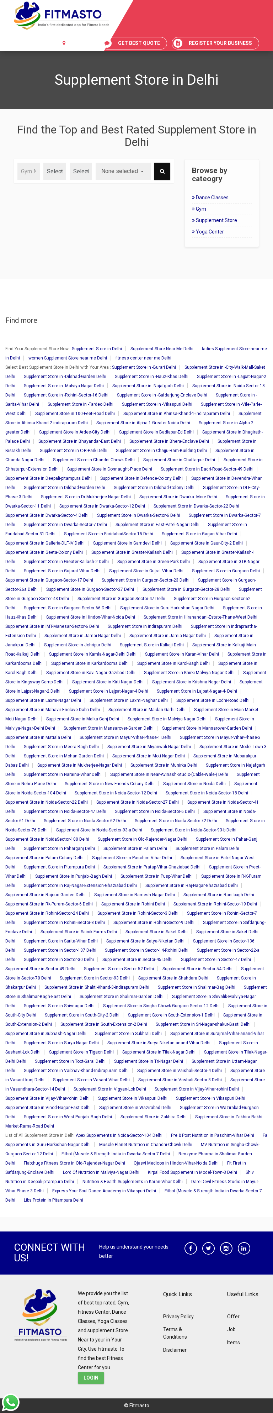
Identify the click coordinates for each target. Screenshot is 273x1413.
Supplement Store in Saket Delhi (156, 931)
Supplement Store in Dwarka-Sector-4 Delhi (47, 515)
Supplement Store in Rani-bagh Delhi (218, 894)
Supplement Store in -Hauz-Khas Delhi (151, 376)
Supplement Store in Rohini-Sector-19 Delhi (215, 904)
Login (91, 1378)
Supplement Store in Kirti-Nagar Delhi (108, 681)
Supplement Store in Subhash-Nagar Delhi (45, 1033)
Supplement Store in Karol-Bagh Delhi (173, 663)
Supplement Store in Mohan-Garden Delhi (64, 755)
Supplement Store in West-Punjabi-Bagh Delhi (68, 1116)
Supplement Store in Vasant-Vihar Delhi (91, 1079)
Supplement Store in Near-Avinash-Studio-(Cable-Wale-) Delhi (169, 774)
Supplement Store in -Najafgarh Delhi (148, 385)
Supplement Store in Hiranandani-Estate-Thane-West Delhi (200, 617)
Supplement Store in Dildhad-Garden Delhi (64, 487)
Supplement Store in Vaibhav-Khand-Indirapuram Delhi (76, 1070)
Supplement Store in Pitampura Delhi (59, 867)
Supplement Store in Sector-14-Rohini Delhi (146, 950)
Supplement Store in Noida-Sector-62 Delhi (85, 820)
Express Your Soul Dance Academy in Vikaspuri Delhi (104, 1190)
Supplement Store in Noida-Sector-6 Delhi (155, 811)
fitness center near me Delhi (143, 358)
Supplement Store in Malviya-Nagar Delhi (167, 718)
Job (231, 1329)
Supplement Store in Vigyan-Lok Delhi (110, 1089)
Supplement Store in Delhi (97, 348)
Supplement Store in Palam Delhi (135, 848)
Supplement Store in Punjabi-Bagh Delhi (73, 876)
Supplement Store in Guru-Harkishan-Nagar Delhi (167, 607)
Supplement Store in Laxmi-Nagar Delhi (43, 700)
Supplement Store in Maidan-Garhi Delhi (147, 709)
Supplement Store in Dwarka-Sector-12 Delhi (102, 506)
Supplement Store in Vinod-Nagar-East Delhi (48, 1107)
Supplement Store (216, 220)
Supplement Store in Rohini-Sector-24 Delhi (47, 913)
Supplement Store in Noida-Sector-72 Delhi (176, 820)
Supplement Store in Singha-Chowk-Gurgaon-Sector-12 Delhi (161, 1005)
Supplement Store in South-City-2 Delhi (82, 1015)
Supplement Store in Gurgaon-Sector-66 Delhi (68, 607)
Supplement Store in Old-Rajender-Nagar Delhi (142, 839)
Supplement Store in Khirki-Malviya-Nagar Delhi (189, 672)
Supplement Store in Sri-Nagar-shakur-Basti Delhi (203, 1024)
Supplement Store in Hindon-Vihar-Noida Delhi (90, 617)
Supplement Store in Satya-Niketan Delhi (145, 941)
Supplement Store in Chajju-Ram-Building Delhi (161, 450)
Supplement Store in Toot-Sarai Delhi (70, 1061)
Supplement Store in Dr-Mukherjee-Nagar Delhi (86, 496)
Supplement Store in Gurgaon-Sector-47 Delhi (121, 598)
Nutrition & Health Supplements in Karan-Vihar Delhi (132, 1181)
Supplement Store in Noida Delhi (194, 783)
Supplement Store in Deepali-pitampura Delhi (48, 478)
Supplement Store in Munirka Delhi (163, 765)
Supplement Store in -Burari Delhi (144, 367)
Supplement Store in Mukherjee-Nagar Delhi (79, 765)
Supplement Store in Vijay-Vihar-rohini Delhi (197, 1089)
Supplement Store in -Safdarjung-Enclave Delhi (162, 395)
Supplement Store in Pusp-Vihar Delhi (157, 876)
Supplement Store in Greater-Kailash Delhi (132, 552)
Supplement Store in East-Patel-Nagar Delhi (157, 524)
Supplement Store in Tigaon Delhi (81, 1052)
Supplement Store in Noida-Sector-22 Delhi (46, 802)
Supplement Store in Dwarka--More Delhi (178, 496)
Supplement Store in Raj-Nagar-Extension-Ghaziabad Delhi (80, 885)
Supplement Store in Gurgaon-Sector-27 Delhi (90, 589)
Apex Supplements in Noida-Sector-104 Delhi (119, 1135)
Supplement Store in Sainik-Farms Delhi (79, 931)
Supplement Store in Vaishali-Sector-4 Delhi (179, 1070)
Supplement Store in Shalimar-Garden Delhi (122, 996)
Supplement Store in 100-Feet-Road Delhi (75, 413)
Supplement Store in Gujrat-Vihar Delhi (146, 570)
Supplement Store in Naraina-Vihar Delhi (63, 774)
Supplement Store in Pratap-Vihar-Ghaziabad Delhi (151, 867)
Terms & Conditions (175, 1333)
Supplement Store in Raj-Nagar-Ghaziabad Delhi (191, 885)
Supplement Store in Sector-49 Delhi (40, 968)
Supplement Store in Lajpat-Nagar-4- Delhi (197, 691)
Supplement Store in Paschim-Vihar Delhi (132, 857)
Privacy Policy (178, 1316)
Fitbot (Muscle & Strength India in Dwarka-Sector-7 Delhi (115, 1153)
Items (233, 1342)
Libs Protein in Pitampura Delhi (53, 1200)
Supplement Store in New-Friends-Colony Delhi (110, 783)
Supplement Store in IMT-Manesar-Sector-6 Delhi (52, 626)
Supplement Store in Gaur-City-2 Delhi (206, 543)
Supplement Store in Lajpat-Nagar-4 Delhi (108, 691)
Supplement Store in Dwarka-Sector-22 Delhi (196, 506)
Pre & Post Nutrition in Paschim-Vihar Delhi (212, 1135)
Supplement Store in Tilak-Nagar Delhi (159, 1052)
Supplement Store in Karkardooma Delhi (90, 663)
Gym (200, 209)
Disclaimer (175, 1350)
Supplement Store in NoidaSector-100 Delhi (47, 839)
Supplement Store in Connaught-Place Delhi (109, 469)
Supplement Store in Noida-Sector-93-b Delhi (193, 830)
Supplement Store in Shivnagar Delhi (59, 1005)
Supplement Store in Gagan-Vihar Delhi (199, 533)
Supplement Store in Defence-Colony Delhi (141, 478)
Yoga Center (209, 232)
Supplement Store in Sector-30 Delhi (59, 959)
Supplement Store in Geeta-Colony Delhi (44, 552)
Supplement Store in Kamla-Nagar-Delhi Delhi (92, 654)
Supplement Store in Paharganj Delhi (59, 848)
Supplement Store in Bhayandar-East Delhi (79, 441)
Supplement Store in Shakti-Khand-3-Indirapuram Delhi (96, 987)
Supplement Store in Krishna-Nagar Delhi (191, 681)
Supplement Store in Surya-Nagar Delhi (61, 1042)
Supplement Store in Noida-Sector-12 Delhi (116, 792)
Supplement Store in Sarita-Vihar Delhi (61, 941)
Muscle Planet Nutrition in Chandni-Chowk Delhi (145, 1144)
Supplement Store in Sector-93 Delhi (95, 978)
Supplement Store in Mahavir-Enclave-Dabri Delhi (52, 709)
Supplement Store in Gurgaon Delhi (226, 570)
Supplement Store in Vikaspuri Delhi (132, 1098)
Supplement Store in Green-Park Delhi (153, 561)
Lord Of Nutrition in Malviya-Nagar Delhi (101, 1172)
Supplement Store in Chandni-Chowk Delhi (94, 459)
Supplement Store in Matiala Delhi (38, 737)
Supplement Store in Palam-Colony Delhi (44, 857)
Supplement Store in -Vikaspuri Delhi (157, 404)
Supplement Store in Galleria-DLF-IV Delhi (45, 543)
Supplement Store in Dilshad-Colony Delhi (154, 487)
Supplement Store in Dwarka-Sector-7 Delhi (65, 524)
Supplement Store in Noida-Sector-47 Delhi (65, 811)
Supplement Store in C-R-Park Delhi (73, 450)
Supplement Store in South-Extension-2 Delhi (103, 1024)
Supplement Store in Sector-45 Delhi (137, 959)
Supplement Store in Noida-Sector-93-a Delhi (99, 830)
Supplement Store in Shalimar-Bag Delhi (196, 987)
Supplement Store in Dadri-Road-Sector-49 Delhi (207, 469)
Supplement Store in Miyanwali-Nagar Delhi (149, 746)
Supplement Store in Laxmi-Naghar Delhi (129, 700)
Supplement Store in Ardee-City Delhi (75, 432)
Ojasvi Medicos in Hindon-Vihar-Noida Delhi (176, 1163)
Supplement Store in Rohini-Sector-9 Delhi (153, 922)
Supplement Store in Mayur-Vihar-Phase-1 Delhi (125, 737)
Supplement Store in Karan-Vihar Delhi (182, 654)
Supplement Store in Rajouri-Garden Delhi (45, 894)
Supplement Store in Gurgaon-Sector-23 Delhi (145, 580)
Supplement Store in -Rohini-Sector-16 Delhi (66, 395)
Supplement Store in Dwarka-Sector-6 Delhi (138, 515)
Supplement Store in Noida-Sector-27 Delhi (137, 802)
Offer (233, 1316)
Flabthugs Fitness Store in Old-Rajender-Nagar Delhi (74, 1163)
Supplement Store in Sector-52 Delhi (119, 968)
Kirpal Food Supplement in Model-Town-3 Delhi (192, 1172)
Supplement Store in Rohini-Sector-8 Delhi (64, 922)
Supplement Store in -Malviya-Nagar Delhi (64, 385)
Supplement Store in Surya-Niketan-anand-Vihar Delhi (158, 1042)
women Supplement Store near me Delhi (67, 358)
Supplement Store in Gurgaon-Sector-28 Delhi (186, 589)
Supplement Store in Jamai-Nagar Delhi (82, 635)
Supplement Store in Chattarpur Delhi (179, 459)
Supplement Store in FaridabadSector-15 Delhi (108, 533)
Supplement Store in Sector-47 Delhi (216, 959)
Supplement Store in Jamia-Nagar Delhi (167, 635)
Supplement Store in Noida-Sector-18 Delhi (207, 792)
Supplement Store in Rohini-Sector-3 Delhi (137, 913)
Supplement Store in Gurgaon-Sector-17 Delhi (49, 580)
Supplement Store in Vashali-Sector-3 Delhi (180, 1079)
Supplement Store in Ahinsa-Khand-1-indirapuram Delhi (176, 413)
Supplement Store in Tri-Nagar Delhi (148, 1061)
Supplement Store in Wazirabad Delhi (135, 1107)
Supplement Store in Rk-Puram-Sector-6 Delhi (49, 904)
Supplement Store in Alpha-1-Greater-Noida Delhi (143, 422)
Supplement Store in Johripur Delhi (77, 644)
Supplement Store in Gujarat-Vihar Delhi (62, 570)
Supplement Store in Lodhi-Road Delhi (213, 700)
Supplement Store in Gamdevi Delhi (127, 543)
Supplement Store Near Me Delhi (161, 348)
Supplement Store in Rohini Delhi (133, 904)
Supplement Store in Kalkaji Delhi (152, 644)
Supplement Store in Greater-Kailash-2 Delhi (66, 561)
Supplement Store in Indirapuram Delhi (145, 626)
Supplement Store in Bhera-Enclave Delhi (169, 441)
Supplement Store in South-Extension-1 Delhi (171, 1015)
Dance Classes (212, 197)
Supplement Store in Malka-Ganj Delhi (82, 718)
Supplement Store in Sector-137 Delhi (60, 950)
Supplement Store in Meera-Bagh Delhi (61, 746)
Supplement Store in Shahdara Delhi (173, 978)
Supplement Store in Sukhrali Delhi (128, 1033)
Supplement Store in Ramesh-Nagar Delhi (134, 894)
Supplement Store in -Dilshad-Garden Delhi (65, 376)
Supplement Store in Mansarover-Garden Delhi (109, 728)
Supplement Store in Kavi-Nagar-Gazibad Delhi (90, 672)
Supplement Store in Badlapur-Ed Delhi (156, 432)
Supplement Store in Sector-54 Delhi (197, 968)
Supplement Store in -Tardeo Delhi (80, 404)
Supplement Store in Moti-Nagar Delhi (148, 755)
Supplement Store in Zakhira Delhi (154, 1116)
